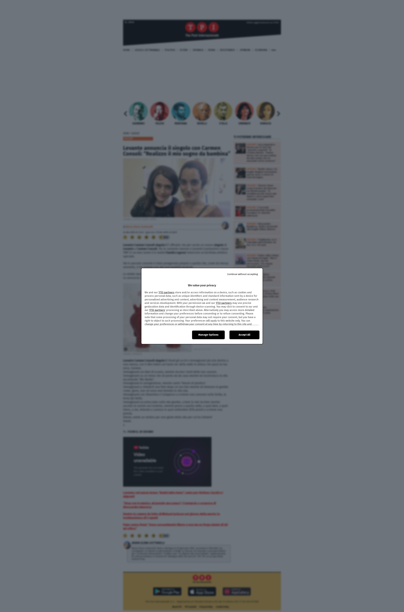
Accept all (244, 334)
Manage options (208, 334)
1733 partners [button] (166, 292)
